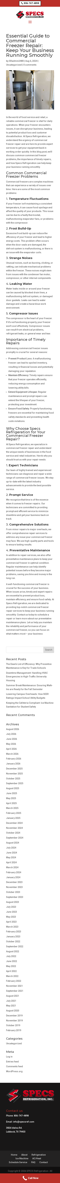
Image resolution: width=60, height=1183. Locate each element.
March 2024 (12, 867)
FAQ (33, 1162)
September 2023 (14, 897)
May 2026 (11, 744)
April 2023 (11, 921)
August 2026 (12, 729)
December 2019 (14, 1015)
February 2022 (13, 981)
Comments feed (14, 1066)
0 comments (29, 65)
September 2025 (14, 783)
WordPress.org (14, 1071)
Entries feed (12, 1061)
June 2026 (11, 739)
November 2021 (14, 986)
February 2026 (13, 758)
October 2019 (13, 1025)
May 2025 (11, 798)
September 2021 (14, 991)
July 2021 (11, 1001)
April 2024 (11, 862)
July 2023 (11, 907)
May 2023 (11, 917)
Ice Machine (22, 1158)
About (24, 1154)
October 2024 (13, 832)
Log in (9, 1056)
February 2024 (13, 872)
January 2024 (13, 877)
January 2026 (13, 763)
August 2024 (12, 842)
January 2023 (13, 936)
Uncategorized (14, 65)
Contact (43, 1162)
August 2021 (12, 996)
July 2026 (11, 734)
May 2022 (11, 966)
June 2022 (11, 961)
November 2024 (14, 828)
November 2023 (14, 887)
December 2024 (14, 823)
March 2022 (12, 976)
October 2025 (13, 778)
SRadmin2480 (16, 61)
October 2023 (13, 892)
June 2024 (11, 852)
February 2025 (13, 813)
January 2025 (13, 818)
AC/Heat (36, 1158)
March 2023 (12, 926)
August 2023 (12, 902)
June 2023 (11, 912)
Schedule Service (18, 1162)
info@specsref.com (23, 1121)
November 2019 (14, 1020)
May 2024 (11, 857)
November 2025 (14, 773)
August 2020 (12, 1010)
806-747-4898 (31, 3)
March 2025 (12, 808)
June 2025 (11, 793)
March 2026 (12, 754)
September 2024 (14, 837)
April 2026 (11, 749)
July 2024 (11, 847)
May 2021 (11, 1005)
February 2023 (13, 931)
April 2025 (11, 803)
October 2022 (13, 941)
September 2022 (14, 946)
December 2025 (14, 768)
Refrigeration (39, 1154)
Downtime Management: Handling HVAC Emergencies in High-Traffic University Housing (27, 677)
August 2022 (12, 951)
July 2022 (11, 956)
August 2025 (12, 788)
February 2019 (13, 1030)
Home (14, 1154)
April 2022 (11, 971)
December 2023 (14, 882)
